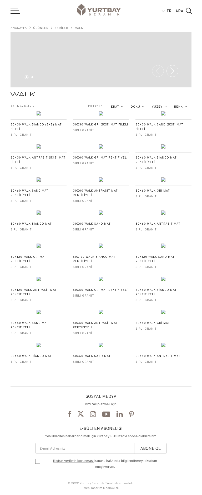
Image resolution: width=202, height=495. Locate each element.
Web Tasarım (92, 488)
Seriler (61, 28)
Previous (158, 71)
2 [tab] (31, 78)
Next (172, 71)
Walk (78, 28)
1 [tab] (25, 78)
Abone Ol (150, 448)
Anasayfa (19, 28)
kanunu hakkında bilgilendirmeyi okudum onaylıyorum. (105, 463)
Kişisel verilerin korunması (73, 460)
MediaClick (111, 488)
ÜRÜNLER (40, 28)
